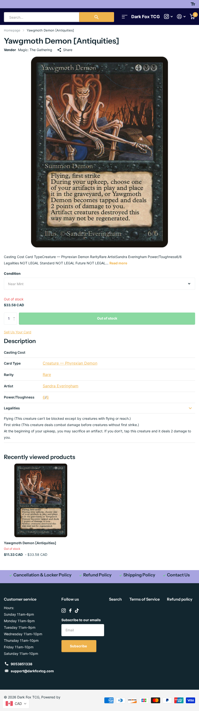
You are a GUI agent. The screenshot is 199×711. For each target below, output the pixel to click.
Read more (118, 263)
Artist (8, 386)
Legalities (12, 408)
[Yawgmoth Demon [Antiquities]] (41, 500)
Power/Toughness (19, 397)
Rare (47, 374)
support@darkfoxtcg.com (32, 671)
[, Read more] (168, 16)
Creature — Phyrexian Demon (70, 363)
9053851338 (21, 664)
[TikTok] (77, 610)
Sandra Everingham (60, 385)
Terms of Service (144, 599)
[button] (15, 314)
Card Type (12, 363)
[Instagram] (63, 610)
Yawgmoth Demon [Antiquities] (30, 543)
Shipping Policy (139, 575)
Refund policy (179, 599)
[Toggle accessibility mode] (193, 4)
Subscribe (79, 646)
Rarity (9, 375)
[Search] (96, 17)
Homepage (12, 30)
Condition (12, 273)
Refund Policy (97, 575)
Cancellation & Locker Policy (42, 575)
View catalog (124, 17)
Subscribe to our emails (81, 620)
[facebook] (70, 610)
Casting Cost (14, 352)
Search (115, 599)
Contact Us (178, 575)
